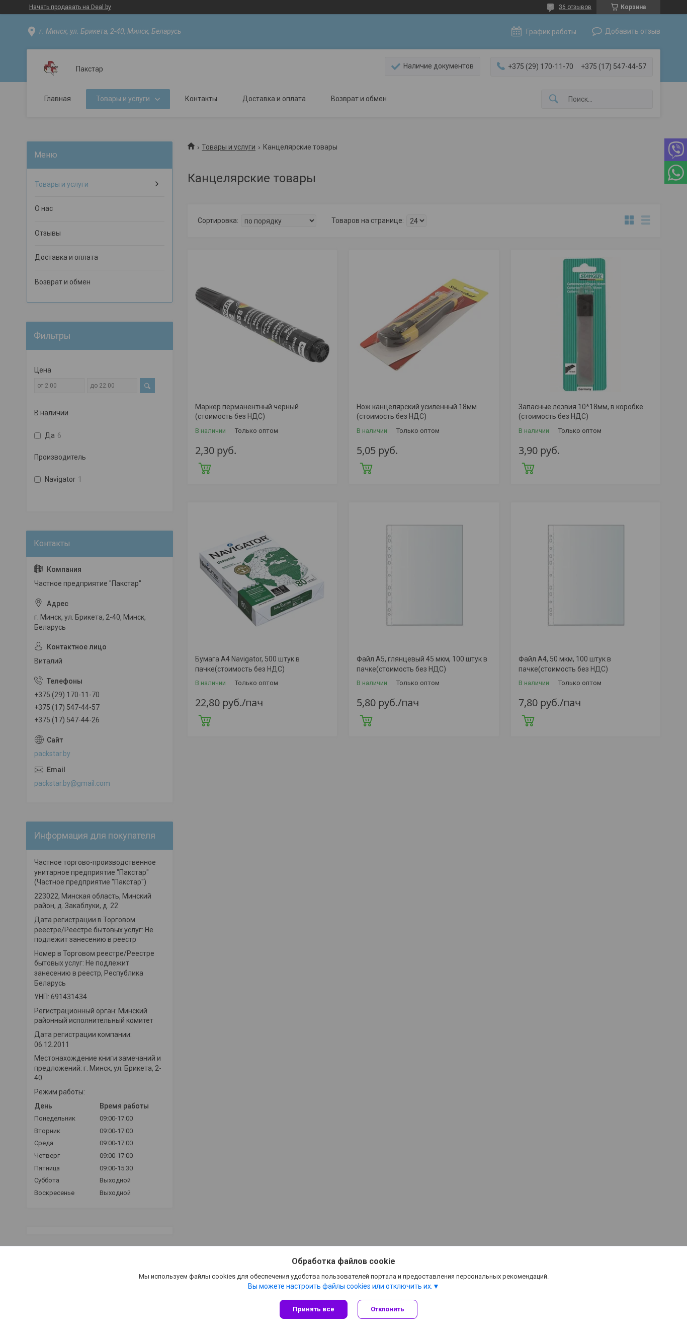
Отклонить (387, 1309)
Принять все (313, 1309)
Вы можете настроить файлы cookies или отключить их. (340, 1286)
